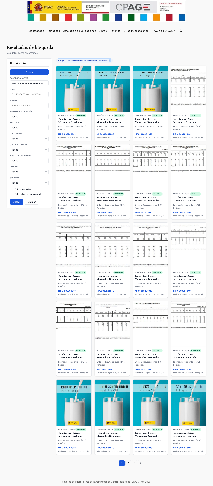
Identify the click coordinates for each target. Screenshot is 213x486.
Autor (13, 100)
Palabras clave (19, 78)
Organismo (16, 134)
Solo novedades (23, 189)
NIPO (12, 89)
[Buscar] (181, 31)
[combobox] (29, 105)
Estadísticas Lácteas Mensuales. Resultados (70, 121)
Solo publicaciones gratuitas (29, 194)
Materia (14, 123)
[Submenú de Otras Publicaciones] (150, 31)
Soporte (14, 178)
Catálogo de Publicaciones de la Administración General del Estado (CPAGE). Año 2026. (106, 481)
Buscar (29, 72)
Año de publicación (21, 156)
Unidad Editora (18, 145)
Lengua (14, 167)
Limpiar (32, 202)
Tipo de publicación (21, 112)
